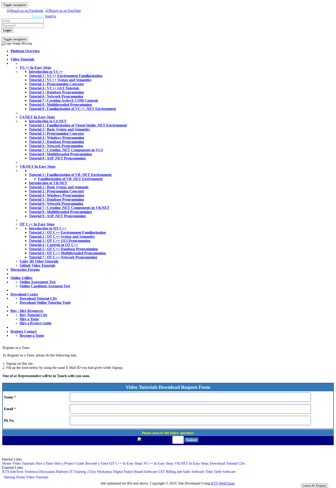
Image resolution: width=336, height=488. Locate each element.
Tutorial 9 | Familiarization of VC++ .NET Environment (72, 109)
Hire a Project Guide (36, 323)
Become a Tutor (32, 335)
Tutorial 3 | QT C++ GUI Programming (59, 241)
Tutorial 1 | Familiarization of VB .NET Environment (70, 175)
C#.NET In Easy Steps (37, 117)
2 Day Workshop (99, 472)
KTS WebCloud (223, 483)
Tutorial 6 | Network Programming (56, 96)
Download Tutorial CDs (38, 298)
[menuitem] (6, 35)
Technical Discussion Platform (46, 472)
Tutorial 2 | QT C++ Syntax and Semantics (62, 237)
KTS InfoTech (12, 472)
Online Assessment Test (38, 282)
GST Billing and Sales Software (181, 472)
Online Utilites (21, 278)
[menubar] (22, 35)
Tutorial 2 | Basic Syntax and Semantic (59, 187)
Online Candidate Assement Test (45, 286)
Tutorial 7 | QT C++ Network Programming (63, 257)
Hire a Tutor (29, 319)
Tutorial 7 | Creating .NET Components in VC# (66, 150)
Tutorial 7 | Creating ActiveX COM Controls (63, 100)
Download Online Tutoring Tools (45, 302)
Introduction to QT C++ (47, 228)
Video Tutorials (32, 35)
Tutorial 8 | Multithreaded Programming (60, 105)
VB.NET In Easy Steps (38, 166)
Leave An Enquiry (314, 485)
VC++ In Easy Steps (35, 67)
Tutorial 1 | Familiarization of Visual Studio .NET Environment (78, 125)
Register (38, 16)
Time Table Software (220, 472)
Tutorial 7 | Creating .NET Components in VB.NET (69, 208)
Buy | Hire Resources (27, 311)
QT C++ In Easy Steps (37, 224)
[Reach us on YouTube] (62, 11)
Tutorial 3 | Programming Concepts (56, 84)
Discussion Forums (25, 269)
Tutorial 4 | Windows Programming (56, 138)
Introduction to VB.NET (48, 183)
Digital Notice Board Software (135, 472)
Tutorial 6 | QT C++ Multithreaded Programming (67, 253)
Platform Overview (25, 51)
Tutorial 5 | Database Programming (56, 92)
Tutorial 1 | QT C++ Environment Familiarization (67, 232)
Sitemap (9, 477)
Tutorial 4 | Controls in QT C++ (53, 245)
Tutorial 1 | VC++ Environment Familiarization (65, 76)
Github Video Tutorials (37, 265)
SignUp (50, 16)
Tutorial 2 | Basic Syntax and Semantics (59, 129)
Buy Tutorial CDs (33, 315)
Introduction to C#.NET (48, 121)
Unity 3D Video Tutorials (39, 261)
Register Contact (24, 331)
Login (6, 35)
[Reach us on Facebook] (24, 11)
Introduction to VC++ (46, 72)
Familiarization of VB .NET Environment (70, 179)
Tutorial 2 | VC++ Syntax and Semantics (60, 80)
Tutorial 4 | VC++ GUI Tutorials (54, 88)
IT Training (77, 472)
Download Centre (24, 294)
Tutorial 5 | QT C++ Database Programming (63, 249)
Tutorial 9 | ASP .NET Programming (57, 158)
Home (15, 35)
